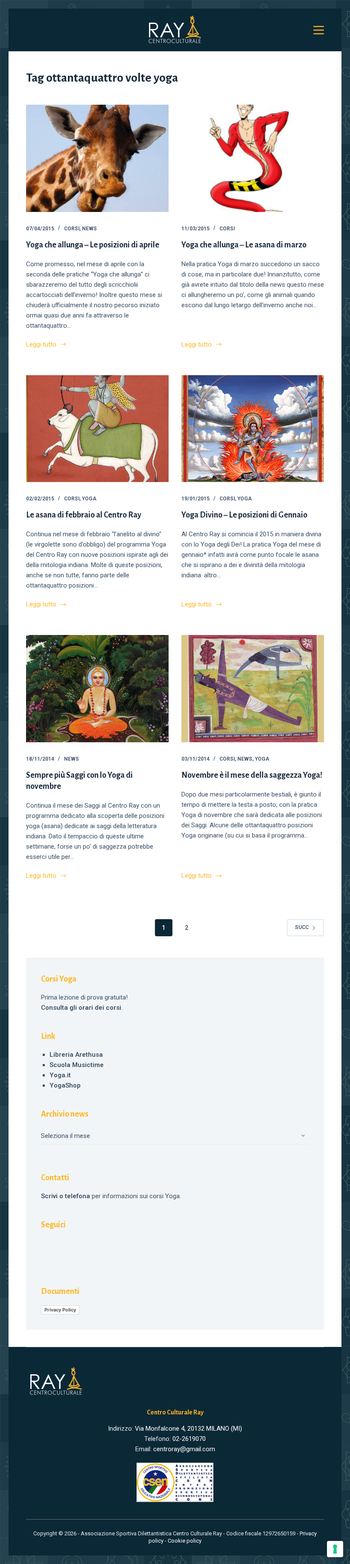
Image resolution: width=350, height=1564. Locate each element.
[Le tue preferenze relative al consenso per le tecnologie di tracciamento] (335, 1549)
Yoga (89, 499)
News (89, 229)
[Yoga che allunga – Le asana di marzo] (252, 158)
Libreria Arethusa (76, 1054)
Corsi (71, 229)
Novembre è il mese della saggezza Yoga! (251, 775)
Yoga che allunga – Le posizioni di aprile (92, 245)
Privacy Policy (60, 1310)
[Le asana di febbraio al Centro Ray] (97, 428)
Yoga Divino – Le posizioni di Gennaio (244, 515)
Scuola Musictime (77, 1065)
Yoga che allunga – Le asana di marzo (243, 245)
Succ (302, 927)
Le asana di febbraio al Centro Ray (83, 515)
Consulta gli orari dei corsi (81, 1007)
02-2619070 (189, 1439)
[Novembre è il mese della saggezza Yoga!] (252, 688)
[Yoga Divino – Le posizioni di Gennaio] (252, 428)
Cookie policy (184, 1541)
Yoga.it (60, 1075)
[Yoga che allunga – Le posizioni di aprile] (97, 158)
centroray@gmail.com (184, 1449)
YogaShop (65, 1085)
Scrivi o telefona (65, 1196)
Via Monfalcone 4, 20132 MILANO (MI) (188, 1428)
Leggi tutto (41, 345)
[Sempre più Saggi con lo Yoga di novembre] (97, 688)
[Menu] (318, 30)
